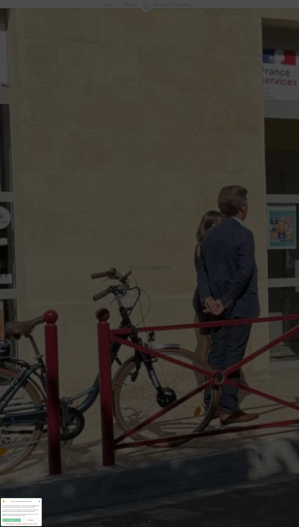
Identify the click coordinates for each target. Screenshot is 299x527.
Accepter (11, 520)
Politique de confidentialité (22, 523)
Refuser (31, 520)
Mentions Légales (33, 523)
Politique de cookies (10, 523)
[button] (39, 501)
